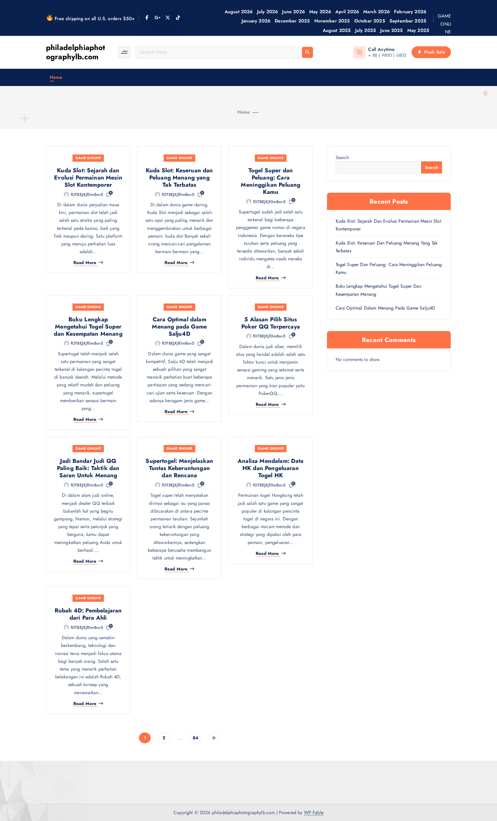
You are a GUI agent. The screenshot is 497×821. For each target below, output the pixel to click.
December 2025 (292, 21)
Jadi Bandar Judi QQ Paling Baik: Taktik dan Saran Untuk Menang (88, 468)
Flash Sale (434, 52)
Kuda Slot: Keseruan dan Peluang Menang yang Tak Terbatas (179, 177)
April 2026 (347, 11)
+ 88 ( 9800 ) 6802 (387, 55)
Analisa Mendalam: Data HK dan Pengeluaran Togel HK (271, 468)
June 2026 (293, 11)
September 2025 (407, 21)
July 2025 (365, 30)
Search (342, 157)
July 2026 (267, 11)
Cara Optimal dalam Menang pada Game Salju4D (179, 326)
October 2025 (369, 21)
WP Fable (314, 812)
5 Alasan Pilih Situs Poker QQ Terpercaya (270, 323)
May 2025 (418, 30)
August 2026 (239, 11)
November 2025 (332, 21)
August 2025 (337, 30)
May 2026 (320, 11)
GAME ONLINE (444, 24)
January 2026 (256, 21)
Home (56, 77)
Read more (84, 263)
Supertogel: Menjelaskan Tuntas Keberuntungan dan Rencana (179, 468)
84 (195, 738)
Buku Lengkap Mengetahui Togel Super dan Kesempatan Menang (88, 326)
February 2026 (410, 11)
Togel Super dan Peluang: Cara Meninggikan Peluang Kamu (270, 181)
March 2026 (376, 11)
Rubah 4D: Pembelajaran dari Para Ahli (88, 614)
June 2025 (391, 30)
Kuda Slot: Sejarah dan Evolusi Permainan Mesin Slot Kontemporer (88, 177)
